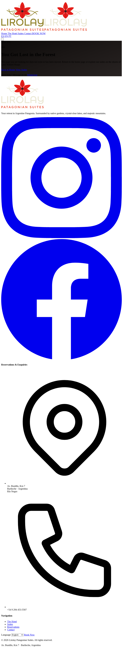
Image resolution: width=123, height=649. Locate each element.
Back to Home (8, 69)
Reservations (13, 627)
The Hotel (13, 33)
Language (6, 635)
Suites (21, 33)
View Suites (21, 69)
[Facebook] (61, 359)
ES (3, 36)
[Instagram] (61, 237)
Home (4, 33)
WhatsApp (32, 75)
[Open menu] (2, 39)
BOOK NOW (39, 33)
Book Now (29, 635)
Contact (28, 33)
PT (10, 36)
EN (7, 36)
